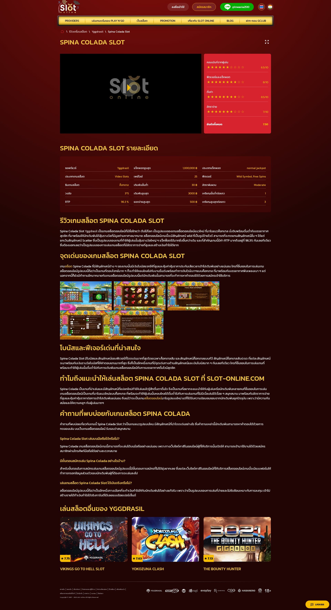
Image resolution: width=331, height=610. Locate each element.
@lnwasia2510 (240, 7)
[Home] (68, 7)
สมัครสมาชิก (204, 7)
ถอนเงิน (69, 589)
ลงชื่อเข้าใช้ (178, 7)
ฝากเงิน (62, 589)
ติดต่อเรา (100, 593)
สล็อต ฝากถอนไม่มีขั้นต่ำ (67, 593)
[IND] (270, 6)
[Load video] (129, 88)
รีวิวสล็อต (112, 589)
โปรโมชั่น (79, 593)
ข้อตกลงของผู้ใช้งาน (88, 589)
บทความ (86, 593)
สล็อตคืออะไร (121, 589)
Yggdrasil (91, 231)
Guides (93, 593)
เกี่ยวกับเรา (77, 589)
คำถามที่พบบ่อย (102, 589)
